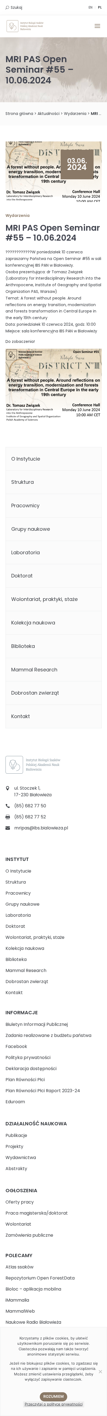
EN (90, 7)
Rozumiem (53, 1396)
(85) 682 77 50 (30, 806)
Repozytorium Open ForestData (40, 1278)
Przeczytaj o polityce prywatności (54, 1404)
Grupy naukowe (30, 529)
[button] (97, 29)
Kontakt (20, 716)
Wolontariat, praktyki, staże (44, 599)
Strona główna (19, 113)
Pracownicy (25, 505)
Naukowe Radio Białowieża (33, 1322)
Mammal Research (34, 669)
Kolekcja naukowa (33, 622)
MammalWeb (20, 1311)
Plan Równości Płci (25, 1079)
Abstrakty (16, 1168)
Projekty (14, 1146)
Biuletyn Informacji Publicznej (36, 1024)
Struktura (22, 482)
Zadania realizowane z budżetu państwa (48, 1035)
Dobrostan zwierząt (35, 692)
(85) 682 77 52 (30, 817)
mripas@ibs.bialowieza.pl (41, 828)
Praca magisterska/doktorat (36, 1213)
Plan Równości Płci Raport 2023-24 (42, 1090)
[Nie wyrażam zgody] (100, 1371)
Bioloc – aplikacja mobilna (33, 1289)
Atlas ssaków (19, 1267)
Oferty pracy (19, 1202)
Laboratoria (25, 552)
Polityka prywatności (27, 1057)
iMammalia (17, 1300)
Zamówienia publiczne (29, 1235)
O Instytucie (25, 458)
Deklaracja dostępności (31, 1068)
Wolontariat (18, 1224)
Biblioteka (23, 646)
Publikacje (16, 1135)
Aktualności (49, 113)
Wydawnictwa (20, 1157)
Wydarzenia (75, 113)
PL (100, 7)
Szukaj (16, 7)
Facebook (16, 1046)
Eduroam (15, 1102)
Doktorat (22, 575)
